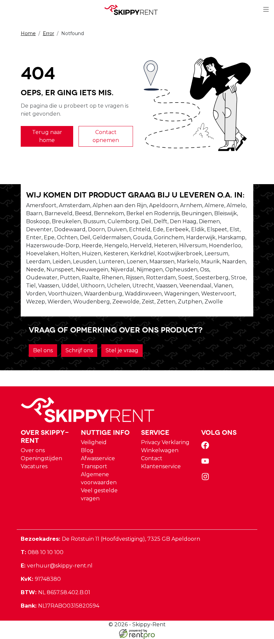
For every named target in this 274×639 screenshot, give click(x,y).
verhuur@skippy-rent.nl (57, 565)
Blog (87, 450)
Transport (94, 466)
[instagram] (206, 479)
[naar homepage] (134, 10)
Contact (151, 458)
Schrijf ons (79, 350)
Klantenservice (161, 466)
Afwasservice (98, 458)
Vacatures (34, 466)
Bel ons (43, 350)
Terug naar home (47, 136)
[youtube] (206, 463)
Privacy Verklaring (165, 442)
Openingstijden (41, 458)
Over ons (33, 450)
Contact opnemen (106, 136)
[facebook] (206, 447)
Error (48, 33)
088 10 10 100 (42, 552)
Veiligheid (94, 442)
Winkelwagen (159, 450)
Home (28, 33)
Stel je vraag (122, 350)
